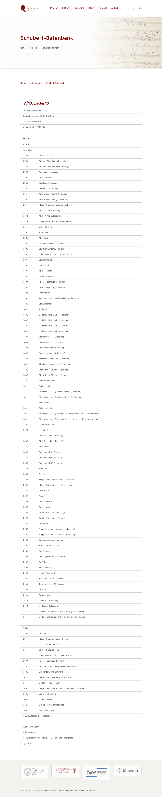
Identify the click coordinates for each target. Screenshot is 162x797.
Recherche (79, 8)
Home (61, 791)
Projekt (54, 8)
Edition (65, 8)
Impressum (80, 791)
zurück (29, 744)
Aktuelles (116, 8)
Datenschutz (92, 791)
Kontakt (103, 8)
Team (91, 8)
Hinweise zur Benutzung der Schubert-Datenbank (42, 83)
